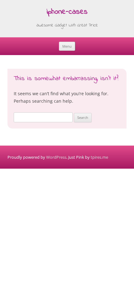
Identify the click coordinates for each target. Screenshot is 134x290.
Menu (67, 46)
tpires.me (99, 157)
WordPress (56, 157)
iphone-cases (67, 12)
